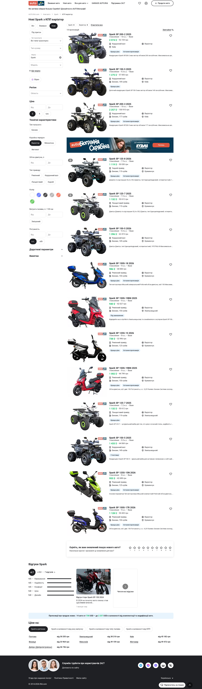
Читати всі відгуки (125, 591)
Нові (54, 26)
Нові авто (67, 3)
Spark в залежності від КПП (138, 629)
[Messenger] (148, 665)
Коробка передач (37, 138)
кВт (41, 241)
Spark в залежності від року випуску (67, 629)
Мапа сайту (81, 678)
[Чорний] (45, 195)
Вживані (43, 26)
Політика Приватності (64, 678)
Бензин (35, 130)
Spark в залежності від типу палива (104, 629)
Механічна (49, 143)
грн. (47, 114)
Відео (36, 79)
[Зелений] (32, 201)
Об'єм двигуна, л (36, 157)
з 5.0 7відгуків (45, 572)
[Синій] (39, 195)
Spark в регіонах (38, 629)
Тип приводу (34, 170)
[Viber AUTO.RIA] (156, 665)
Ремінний (36, 175)
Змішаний (36, 221)
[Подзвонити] (170, 665)
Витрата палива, (41, 209)
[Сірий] (52, 195)
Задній (51, 182)
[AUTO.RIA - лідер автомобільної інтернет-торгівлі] (36, 3)
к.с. (33, 241)
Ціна (31, 101)
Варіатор (35, 143)
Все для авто (80, 3)
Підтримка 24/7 (118, 3)
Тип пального (35, 125)
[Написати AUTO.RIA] (163, 665)
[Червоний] (58, 195)
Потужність (34, 229)
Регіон (32, 87)
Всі (33, 26)
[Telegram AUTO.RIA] (141, 665)
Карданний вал (51, 175)
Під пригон (36, 32)
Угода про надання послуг (40, 678)
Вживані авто (54, 3)
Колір (31, 190)
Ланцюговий (37, 182)
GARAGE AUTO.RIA (100, 3)
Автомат (35, 149)
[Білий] (32, 195)
